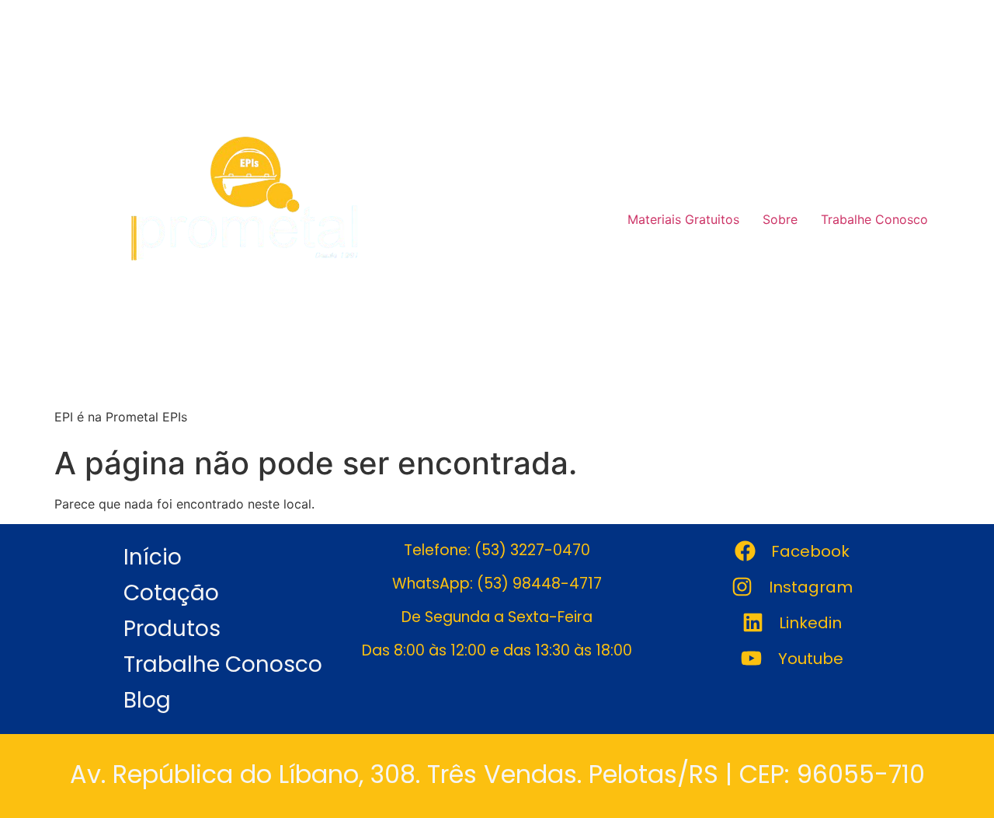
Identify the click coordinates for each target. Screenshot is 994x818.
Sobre (780, 219)
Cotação (171, 593)
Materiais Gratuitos (683, 219)
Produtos (172, 629)
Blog (147, 700)
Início (152, 557)
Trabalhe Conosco (874, 219)
